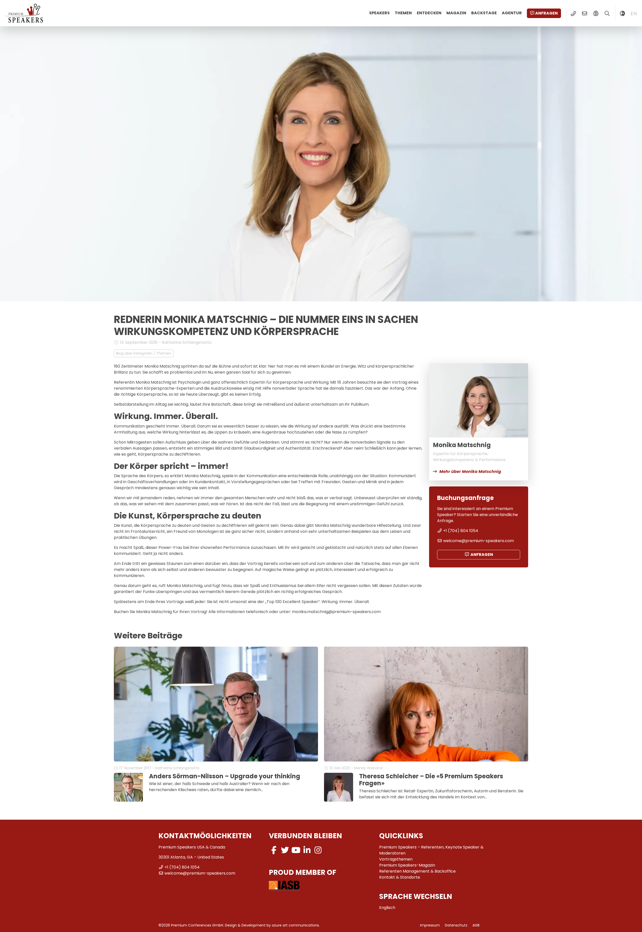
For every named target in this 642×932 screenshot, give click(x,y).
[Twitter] (285, 850)
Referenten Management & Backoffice (417, 871)
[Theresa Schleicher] (338, 787)
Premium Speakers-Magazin (407, 865)
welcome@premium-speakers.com (478, 541)
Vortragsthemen (396, 859)
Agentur (512, 13)
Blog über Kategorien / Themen (143, 353)
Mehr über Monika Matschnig (470, 471)
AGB (475, 925)
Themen (403, 13)
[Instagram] (318, 850)
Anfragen (546, 13)
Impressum (430, 925)
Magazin (456, 13)
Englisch (387, 907)
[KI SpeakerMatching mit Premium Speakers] (596, 13)
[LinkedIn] (307, 850)
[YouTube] (296, 850)
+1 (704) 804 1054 (460, 531)
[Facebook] (274, 850)
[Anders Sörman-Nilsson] (128, 787)
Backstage (484, 13)
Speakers (379, 13)
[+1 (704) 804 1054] (573, 13)
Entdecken (429, 13)
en (633, 13)
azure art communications (295, 925)
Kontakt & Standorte (399, 877)
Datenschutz (456, 925)
